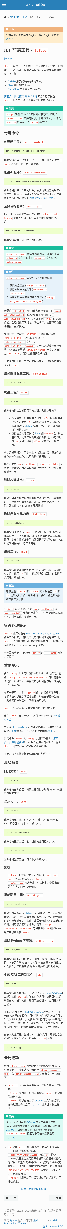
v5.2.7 (9, 39)
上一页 (12, 1198)
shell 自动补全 (20, 727)
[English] (8, 58)
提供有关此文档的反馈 (33, 1189)
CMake (12, 81)
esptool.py (13, 89)
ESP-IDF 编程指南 (35, 5)
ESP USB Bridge (34, 1012)
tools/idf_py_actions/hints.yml (42, 633)
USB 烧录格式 (54, 993)
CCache (39, 1100)
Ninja (11, 85)
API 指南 (14, 17)
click (14, 731)
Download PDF (54, 1226)
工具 (24, 17)
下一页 (55, 1198)
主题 (35, 1220)
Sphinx (13, 1220)
